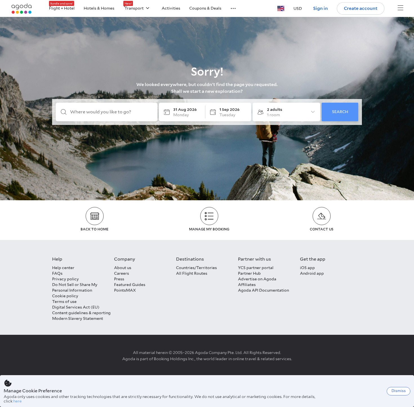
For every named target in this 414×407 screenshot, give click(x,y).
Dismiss (398, 391)
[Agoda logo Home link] (21, 8)
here (17, 401)
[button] (230, 8)
